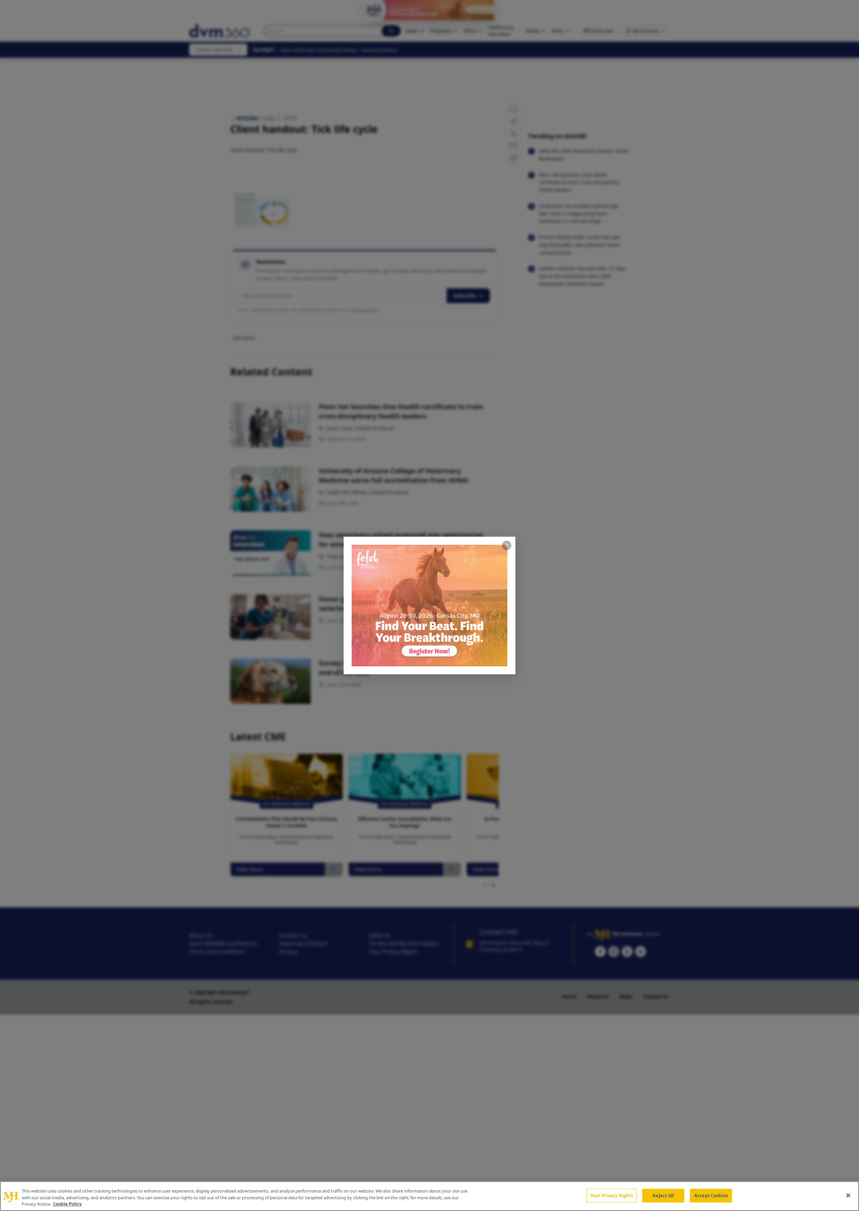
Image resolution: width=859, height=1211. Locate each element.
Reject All (663, 1195)
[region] (429, 1196)
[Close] (848, 1195)
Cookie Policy (67, 1204)
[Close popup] (506, 545)
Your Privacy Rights (611, 1195)
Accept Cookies (711, 1195)
